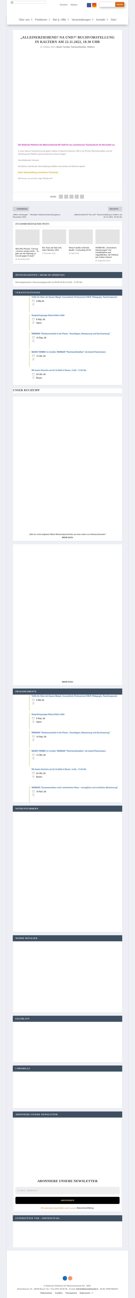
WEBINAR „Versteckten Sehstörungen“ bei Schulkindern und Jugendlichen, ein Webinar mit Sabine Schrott (107, 252)
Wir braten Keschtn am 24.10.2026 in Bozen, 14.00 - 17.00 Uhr (59, 370)
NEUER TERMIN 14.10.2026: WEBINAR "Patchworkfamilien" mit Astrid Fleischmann (69, 352)
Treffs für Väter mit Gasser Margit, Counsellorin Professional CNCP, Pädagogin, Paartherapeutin (74, 297)
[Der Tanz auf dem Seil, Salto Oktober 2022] (54, 236)
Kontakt (100, 19)
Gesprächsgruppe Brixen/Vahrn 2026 (48, 315)
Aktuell (59, 47)
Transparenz (71, 1293)
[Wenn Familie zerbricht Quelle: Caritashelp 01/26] (81, 236)
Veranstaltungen (81, 19)
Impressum (85, 1293)
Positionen (41, 19)
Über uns (24, 19)
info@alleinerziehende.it (87, 1289)
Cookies (58, 1293)
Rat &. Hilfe (59, 19)
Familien (66, 47)
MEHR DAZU (67, 537)
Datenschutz (46, 1293)
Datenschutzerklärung (85, 1208)
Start (113, 19)
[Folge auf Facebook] (89, 5)
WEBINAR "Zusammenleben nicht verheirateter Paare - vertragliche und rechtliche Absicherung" (75, 787)
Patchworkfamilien (78, 47)
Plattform (91, 47)
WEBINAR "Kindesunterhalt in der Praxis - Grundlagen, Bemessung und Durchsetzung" (71, 333)
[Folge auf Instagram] (94, 5)
